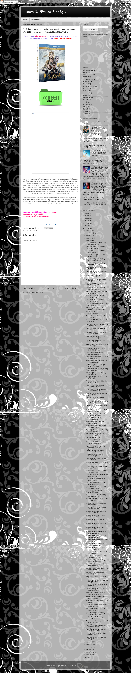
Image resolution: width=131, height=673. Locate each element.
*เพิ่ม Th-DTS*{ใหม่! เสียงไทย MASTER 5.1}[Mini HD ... (94, 455)
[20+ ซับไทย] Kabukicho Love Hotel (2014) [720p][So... (96, 312)
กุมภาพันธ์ (89, 652)
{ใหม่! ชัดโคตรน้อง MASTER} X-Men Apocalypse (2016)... (97, 304)
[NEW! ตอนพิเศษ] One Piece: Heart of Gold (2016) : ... (96, 267)
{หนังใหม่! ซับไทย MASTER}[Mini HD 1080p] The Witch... (97, 581)
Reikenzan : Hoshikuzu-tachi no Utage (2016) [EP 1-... (95, 593)
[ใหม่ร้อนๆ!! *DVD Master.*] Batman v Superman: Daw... (97, 475)
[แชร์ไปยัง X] (48, 228)
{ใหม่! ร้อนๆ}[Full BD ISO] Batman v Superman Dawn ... (96, 491)
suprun (68, 665)
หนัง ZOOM (86, 104)
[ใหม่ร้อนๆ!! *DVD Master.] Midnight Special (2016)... (96, 393)
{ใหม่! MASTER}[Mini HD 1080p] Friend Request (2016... (95, 483)
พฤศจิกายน (89, 233)
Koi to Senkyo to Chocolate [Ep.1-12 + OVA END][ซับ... (97, 345)
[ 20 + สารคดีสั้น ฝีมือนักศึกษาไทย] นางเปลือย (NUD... (96, 634)
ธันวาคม (89, 230)
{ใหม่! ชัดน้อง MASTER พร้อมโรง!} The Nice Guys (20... (96, 284)
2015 (86, 657)
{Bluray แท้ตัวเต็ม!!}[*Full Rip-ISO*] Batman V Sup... (96, 406)
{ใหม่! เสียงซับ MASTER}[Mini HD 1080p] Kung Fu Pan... (96, 556)
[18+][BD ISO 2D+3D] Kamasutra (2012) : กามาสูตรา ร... (96, 438)
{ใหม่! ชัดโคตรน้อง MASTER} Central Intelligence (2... (97, 402)
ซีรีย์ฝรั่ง (85, 84)
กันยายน (89, 238)
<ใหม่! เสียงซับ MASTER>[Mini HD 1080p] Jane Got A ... (96, 507)
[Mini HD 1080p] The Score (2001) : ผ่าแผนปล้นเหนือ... (97, 524)
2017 (86, 225)
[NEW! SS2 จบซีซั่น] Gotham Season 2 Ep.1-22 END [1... (97, 434)
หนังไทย (85, 95)
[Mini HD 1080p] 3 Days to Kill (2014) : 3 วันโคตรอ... (95, 528)
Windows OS (87, 97)
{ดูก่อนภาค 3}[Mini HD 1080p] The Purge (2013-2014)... (96, 365)
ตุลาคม (88, 235)
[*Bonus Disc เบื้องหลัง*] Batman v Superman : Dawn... (96, 288)
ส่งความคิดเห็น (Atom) (37, 292)
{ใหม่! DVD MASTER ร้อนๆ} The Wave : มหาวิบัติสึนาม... (95, 414)
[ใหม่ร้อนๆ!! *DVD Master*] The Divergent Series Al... (95, 398)
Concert (85, 113)
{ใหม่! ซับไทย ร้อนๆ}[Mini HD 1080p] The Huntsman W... (96, 564)
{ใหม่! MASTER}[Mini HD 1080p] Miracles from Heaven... (95, 560)
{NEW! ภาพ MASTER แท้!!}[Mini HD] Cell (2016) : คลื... (97, 369)
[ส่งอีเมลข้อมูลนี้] (45, 228)
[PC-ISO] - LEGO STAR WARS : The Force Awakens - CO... (97, 568)
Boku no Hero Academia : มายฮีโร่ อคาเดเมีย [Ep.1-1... (97, 316)
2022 (86, 213)
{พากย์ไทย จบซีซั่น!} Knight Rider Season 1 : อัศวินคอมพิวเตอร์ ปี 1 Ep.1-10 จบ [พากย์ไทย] (95, 140)
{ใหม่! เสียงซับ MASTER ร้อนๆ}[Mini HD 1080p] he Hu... (96, 271)
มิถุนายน (89, 642)
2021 (86, 215)
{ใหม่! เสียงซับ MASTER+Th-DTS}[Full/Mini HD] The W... (96, 418)
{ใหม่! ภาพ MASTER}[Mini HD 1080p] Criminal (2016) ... (95, 442)
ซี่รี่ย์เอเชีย (85, 109)
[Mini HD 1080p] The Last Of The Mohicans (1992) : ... (96, 536)
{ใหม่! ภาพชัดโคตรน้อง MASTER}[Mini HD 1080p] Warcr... (96, 495)
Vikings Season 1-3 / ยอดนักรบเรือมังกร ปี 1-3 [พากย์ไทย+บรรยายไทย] (95, 146)
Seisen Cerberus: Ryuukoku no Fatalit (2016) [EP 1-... (95, 597)
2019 (86, 220)
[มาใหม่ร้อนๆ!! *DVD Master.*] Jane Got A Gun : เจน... (96, 471)
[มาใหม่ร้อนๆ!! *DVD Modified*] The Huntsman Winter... (96, 276)
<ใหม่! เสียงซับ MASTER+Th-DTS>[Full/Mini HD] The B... (96, 389)
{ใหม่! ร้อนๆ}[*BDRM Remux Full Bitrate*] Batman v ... (95, 479)
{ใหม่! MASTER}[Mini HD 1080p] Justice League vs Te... (95, 328)
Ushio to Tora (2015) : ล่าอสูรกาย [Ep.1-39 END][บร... (96, 617)
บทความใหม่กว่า (29, 288)
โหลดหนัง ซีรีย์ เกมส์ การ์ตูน (45, 12)
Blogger (82, 665)
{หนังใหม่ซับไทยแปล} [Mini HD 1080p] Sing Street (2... (95, 353)
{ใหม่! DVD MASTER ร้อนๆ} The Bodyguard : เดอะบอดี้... (95, 446)
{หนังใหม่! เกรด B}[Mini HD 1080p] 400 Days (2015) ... (96, 247)
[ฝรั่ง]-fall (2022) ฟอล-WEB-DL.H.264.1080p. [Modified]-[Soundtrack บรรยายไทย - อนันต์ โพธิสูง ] (99, 153)
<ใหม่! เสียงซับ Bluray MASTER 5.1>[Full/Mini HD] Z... (97, 552)
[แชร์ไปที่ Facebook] (50, 228)
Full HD (85, 77)
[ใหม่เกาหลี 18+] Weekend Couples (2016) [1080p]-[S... (96, 381)
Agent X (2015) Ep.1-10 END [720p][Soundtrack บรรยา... (97, 430)
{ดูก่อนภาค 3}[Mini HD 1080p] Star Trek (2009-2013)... (96, 333)
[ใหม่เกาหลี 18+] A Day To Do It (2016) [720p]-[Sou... (95, 349)
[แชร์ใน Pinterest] (52, 228)
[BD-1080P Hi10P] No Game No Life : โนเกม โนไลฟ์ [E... (97, 609)
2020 (86, 218)
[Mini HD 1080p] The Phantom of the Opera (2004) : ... (96, 532)
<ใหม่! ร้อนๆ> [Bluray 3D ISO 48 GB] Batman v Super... (97, 463)
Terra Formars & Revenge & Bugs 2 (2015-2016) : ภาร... (97, 621)
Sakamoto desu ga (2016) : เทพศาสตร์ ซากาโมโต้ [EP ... (95, 337)
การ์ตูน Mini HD (87, 79)
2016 (86, 228)
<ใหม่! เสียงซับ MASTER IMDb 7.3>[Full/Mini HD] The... (96, 361)
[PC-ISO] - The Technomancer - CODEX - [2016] (95, 572)
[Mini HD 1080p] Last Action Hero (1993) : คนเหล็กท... (96, 511)
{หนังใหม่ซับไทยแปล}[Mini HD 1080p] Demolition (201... (97, 357)
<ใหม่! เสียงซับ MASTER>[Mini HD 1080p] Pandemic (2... (96, 280)
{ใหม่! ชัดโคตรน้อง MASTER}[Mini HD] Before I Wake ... (96, 625)
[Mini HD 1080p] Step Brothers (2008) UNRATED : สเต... (95, 544)
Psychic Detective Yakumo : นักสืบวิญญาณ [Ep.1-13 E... (96, 341)
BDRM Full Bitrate (88, 86)
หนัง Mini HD (33, 231)
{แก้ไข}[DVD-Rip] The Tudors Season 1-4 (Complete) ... (95, 450)
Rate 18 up (86, 81)
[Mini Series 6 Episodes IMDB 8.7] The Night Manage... (96, 410)
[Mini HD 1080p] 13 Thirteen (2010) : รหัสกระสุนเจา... (97, 540)
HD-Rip (85, 106)
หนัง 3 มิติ (85, 88)
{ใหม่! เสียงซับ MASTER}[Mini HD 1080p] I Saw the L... (96, 638)
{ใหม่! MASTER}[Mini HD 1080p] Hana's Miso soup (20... (95, 613)
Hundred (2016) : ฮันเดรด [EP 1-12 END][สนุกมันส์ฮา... (96, 589)
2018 (86, 223)
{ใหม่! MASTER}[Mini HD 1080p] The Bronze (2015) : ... (95, 263)
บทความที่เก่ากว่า (71, 288)
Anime (85, 72)
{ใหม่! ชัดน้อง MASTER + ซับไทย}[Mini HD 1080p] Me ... (96, 243)
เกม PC (85, 90)
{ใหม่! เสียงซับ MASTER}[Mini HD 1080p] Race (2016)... (96, 629)
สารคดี (85, 102)
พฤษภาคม (89, 644)
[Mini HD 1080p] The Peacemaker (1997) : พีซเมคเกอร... (96, 548)
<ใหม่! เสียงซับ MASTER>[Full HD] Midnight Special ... (96, 422)
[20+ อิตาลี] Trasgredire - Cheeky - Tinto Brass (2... (96, 373)
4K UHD (85, 111)
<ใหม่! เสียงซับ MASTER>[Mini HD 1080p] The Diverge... (96, 426)
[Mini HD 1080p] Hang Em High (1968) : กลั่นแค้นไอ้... (95, 516)
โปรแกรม (85, 93)
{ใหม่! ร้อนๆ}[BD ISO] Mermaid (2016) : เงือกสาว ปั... (95, 300)
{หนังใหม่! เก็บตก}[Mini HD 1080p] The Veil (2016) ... (96, 255)
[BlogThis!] (46, 228)
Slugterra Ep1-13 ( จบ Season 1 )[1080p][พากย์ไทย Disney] (94, 198)
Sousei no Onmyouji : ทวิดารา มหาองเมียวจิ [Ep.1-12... (96, 605)
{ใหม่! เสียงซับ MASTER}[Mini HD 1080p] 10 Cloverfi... (96, 487)
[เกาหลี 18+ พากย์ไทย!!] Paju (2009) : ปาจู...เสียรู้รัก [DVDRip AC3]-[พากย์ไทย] (95, 203)
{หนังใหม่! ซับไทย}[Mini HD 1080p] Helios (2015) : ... (96, 251)
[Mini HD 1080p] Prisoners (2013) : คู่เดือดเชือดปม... (96, 503)
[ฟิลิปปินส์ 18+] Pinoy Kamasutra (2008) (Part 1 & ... (95, 296)
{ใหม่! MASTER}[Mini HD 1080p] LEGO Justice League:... (95, 259)
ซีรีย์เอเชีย (85, 100)
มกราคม (89, 654)
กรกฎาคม (89, 240)
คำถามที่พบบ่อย (36, 19)
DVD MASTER (87, 74)
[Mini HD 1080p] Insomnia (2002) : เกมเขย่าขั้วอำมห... (96, 520)
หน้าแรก (25, 19)
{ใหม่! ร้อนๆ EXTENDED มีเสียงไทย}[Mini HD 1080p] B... (96, 459)
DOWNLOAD (51, 225)
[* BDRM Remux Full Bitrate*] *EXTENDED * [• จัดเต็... (95, 385)
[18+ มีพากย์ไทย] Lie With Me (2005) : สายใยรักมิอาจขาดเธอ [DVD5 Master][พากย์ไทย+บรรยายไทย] (94, 162)
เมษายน (88, 647)
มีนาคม (88, 649)
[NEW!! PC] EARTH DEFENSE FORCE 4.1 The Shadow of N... (96, 308)
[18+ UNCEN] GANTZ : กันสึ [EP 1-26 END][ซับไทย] (96, 585)
